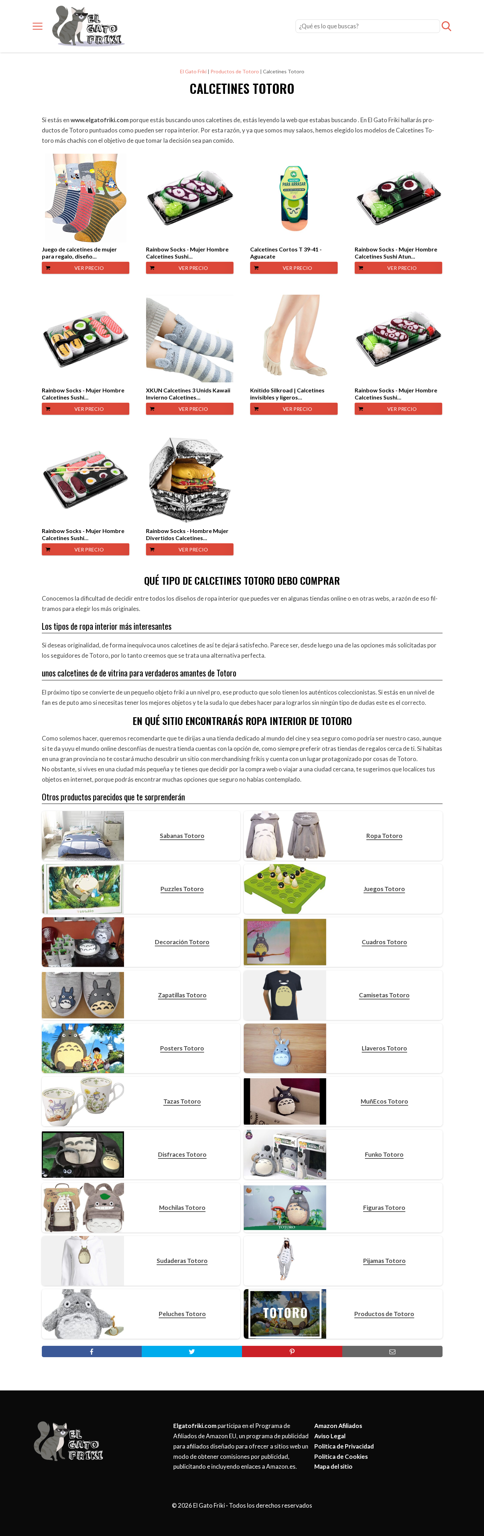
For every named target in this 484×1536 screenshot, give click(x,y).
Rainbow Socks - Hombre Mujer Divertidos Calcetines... (187, 534)
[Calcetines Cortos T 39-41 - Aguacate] (294, 198)
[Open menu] (38, 26)
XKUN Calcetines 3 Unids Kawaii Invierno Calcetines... (188, 394)
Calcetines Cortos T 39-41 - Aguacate (286, 253)
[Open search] (446, 26)
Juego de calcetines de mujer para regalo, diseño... (79, 253)
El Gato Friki (193, 71)
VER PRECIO (89, 268)
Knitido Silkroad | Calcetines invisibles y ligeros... (287, 394)
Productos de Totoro (234, 71)
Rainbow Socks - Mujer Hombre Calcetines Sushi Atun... (396, 253)
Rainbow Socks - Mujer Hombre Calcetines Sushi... (187, 253)
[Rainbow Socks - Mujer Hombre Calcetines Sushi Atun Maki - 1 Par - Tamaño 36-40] (398, 198)
